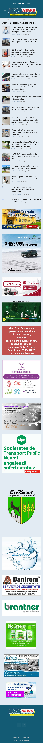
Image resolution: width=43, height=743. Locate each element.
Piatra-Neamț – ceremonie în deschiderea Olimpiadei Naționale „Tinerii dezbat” (24, 189)
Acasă (3, 20)
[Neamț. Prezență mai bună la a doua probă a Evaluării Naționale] (6, 110)
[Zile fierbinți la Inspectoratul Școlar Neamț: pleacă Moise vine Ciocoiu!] (6, 42)
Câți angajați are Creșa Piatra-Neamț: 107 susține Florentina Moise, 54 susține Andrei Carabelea (26, 144)
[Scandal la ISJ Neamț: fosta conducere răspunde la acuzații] (6, 202)
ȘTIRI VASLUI (26, 737)
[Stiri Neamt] (22, 12)
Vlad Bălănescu (16, 34)
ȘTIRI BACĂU (7, 735)
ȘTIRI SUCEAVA (17, 737)
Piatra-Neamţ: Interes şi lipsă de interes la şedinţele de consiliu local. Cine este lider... (25, 87)
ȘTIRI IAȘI (25, 735)
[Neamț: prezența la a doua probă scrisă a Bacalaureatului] (6, 100)
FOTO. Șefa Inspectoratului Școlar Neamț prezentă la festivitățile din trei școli (25, 156)
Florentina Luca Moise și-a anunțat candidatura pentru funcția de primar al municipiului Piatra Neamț (26, 29)
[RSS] (24, 725)
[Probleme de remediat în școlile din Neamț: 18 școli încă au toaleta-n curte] (6, 169)
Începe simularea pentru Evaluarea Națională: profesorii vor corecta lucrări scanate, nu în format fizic (26, 64)
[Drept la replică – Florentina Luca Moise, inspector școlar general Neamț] (6, 180)
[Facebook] (19, 725)
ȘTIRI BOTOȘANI (17, 735)
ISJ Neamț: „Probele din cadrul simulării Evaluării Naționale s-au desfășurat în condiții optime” (24, 52)
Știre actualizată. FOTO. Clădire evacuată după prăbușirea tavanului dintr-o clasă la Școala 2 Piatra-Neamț (26, 120)
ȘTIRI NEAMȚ (33, 735)
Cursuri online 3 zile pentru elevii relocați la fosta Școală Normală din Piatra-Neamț (25, 132)
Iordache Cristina (16, 124)
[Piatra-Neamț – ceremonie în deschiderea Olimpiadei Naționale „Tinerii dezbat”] (6, 190)
